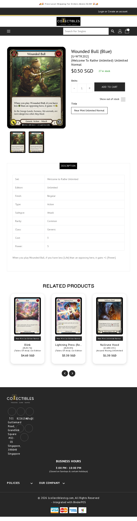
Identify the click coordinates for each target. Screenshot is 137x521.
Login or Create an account (112, 11)
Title (74, 103)
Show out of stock (109, 99)
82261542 (20, 418)
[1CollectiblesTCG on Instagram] (26, 11)
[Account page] (120, 31)
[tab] (68, 166)
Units (74, 80)
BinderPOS (79, 502)
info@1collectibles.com (29, 418)
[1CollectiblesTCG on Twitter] (19, 11)
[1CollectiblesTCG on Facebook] (12, 11)
